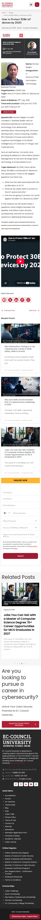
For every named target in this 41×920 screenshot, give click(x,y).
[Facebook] (4, 300)
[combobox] (7, 513)
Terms (15, 548)
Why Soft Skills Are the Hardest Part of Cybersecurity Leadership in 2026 (20, 402)
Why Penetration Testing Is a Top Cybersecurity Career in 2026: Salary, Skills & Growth (20, 349)
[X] (10, 300)
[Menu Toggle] (31, 4)
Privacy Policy (33, 546)
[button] (15, 663)
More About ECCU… (17, 763)
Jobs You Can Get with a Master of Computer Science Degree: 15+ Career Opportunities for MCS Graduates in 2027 (20, 453)
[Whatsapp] (28, 300)
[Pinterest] (22, 300)
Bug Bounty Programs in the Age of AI (20, 617)
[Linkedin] (16, 300)
